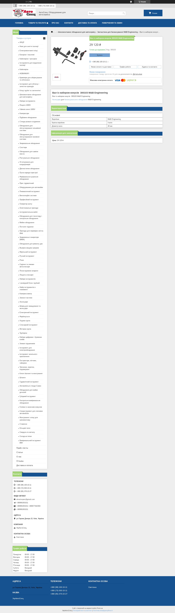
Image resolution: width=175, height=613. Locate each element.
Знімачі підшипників (27, 343)
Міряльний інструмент (28, 252)
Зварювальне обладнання (30, 143)
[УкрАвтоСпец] (24, 13)
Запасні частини (26, 298)
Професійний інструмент (29, 200)
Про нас (55, 23)
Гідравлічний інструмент (29, 382)
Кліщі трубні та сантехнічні (30, 90)
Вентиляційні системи (28, 195)
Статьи (19, 452)
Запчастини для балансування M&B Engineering (117, 32)
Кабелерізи (24, 69)
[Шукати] (123, 13)
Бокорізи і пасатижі (27, 55)
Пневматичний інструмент (30, 191)
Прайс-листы (22, 448)
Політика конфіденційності (103, 610)
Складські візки (26, 436)
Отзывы (20, 461)
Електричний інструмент (29, 312)
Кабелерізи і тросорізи (28, 59)
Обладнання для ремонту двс (31, 244)
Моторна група (25, 329)
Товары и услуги (23, 38)
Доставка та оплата (87, 23)
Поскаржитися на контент (82, 610)
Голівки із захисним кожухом (31, 407)
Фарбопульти (25, 317)
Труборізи (23, 333)
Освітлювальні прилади (29, 208)
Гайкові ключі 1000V (27, 109)
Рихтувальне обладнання (29, 158)
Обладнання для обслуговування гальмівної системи (30, 128)
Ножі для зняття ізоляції (29, 46)
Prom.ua (100, 608)
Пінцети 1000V (25, 105)
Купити (99, 55)
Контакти (68, 23)
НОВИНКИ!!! (24, 73)
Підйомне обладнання (28, 117)
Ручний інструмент (27, 256)
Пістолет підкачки (26, 227)
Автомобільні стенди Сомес (30, 386)
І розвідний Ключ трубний (30, 283)
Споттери (23, 147)
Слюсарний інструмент (28, 325)
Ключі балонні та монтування (31, 373)
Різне (22, 260)
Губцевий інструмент (28, 396)
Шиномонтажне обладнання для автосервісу (77, 32)
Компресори (24, 113)
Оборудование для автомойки (31, 187)
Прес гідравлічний (27, 183)
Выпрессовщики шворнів (29, 248)
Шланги (22, 378)
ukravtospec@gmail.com (25, 499)
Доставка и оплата (24, 465)
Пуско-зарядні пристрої (29, 173)
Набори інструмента (27, 101)
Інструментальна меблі (29, 212)
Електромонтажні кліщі (29, 51)
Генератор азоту (26, 204)
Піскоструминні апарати (29, 271)
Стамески (23, 424)
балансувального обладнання (76, 100)
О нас (19, 457)
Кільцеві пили (25, 428)
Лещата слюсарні (26, 275)
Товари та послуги (37, 23)
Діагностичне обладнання (29, 168)
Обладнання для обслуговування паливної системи (29, 137)
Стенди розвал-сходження (30, 122)
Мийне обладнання (27, 222)
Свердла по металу (27, 432)
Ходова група (25, 321)
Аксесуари (56, 100)
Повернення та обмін (112, 23)
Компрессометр (26, 294)
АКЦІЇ (22, 42)
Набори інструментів (27, 279)
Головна (19, 23)
